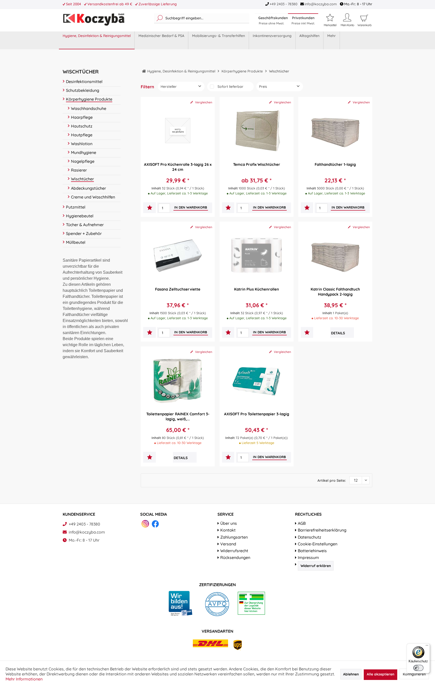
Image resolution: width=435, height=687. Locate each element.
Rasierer (79, 170)
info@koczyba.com (321, 4)
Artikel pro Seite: (331, 480)
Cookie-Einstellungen (317, 543)
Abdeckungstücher (88, 188)
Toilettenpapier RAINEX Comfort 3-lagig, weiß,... (177, 416)
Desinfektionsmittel (84, 81)
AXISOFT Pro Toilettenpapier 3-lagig (256, 414)
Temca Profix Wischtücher (256, 164)
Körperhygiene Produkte (89, 99)
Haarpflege (82, 117)
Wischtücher (82, 178)
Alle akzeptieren (380, 674)
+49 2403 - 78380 (283, 4)
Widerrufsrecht (234, 550)
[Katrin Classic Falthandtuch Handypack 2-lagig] (335, 255)
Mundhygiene (83, 152)
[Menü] (427, 646)
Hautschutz (81, 126)
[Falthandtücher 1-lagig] (335, 130)
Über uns (228, 523)
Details (338, 333)
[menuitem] (201, 18)
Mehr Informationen (24, 678)
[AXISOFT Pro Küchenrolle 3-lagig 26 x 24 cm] (177, 130)
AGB (302, 523)
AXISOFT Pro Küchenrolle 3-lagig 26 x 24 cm (177, 167)
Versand (228, 543)
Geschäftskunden (273, 20)
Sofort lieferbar (230, 86)
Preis (263, 86)
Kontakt (228, 530)
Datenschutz (309, 537)
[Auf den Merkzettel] (149, 208)
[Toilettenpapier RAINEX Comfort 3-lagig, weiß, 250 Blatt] (177, 380)
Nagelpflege (82, 161)
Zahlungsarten (234, 537)
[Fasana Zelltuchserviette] (177, 255)
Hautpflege (81, 134)
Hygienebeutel (79, 215)
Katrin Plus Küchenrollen (256, 289)
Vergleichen (203, 102)
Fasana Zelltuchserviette (177, 289)
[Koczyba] (144, 71)
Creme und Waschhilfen (93, 196)
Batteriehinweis (312, 550)
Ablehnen (351, 674)
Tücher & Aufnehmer (85, 224)
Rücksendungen (235, 557)
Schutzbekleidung (82, 90)
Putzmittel (75, 207)
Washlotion (81, 143)
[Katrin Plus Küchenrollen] (256, 255)
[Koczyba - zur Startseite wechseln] (94, 19)
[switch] (418, 668)
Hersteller (169, 86)
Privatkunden (303, 20)
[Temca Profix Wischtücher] (256, 130)
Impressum (308, 557)
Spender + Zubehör (84, 233)
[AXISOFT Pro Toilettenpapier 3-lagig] (256, 380)
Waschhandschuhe (88, 108)
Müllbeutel (75, 242)
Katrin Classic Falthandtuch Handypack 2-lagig (335, 292)
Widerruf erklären (316, 565)
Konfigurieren (414, 674)
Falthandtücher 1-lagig (335, 164)
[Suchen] (159, 18)
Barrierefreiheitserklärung (322, 530)
